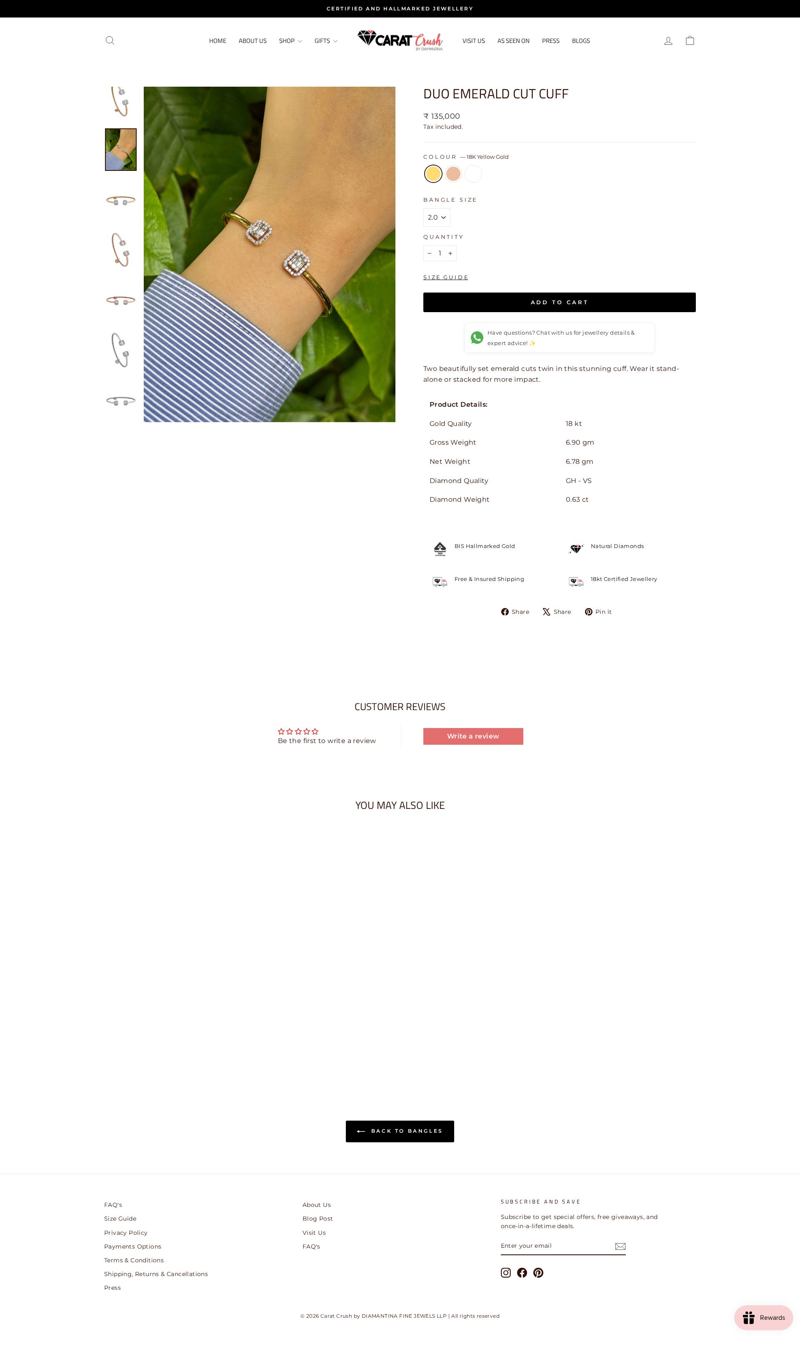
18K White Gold (473, 173)
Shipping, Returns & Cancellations (156, 1274)
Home (217, 40)
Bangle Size (450, 200)
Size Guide (120, 1218)
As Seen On (514, 40)
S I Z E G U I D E (445, 277)
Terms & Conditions (134, 1260)
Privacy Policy (126, 1232)
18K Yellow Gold (433, 173)
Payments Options (132, 1246)
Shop (287, 40)
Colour (466, 157)
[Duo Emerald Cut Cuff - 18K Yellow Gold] (164, 1050)
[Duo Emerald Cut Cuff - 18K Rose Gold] (175, 1050)
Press (551, 40)
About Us (253, 40)
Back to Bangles (405, 1131)
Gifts (323, 40)
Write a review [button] (473, 736)
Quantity (443, 237)
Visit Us (314, 1232)
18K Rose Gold (453, 173)
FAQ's (113, 1204)
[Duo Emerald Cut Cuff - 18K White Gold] (186, 1050)
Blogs (581, 40)
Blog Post (317, 1218)
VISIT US (473, 40)
